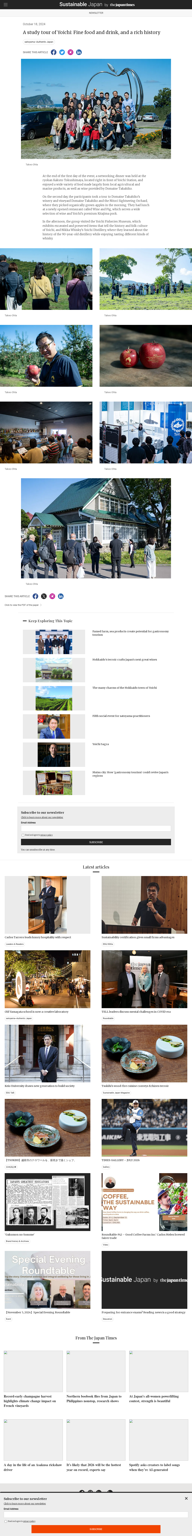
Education (107, 1319)
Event (8, 1319)
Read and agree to (39, 835)
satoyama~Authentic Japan (39, 42)
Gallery (106, 1167)
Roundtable (108, 1018)
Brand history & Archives (17, 1241)
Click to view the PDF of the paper (22, 605)
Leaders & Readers (15, 944)
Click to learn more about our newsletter (42, 817)
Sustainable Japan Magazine (116, 1093)
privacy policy (46, 835)
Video (105, 1245)
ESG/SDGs (108, 944)
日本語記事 (11, 1167)
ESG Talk (10, 1093)
